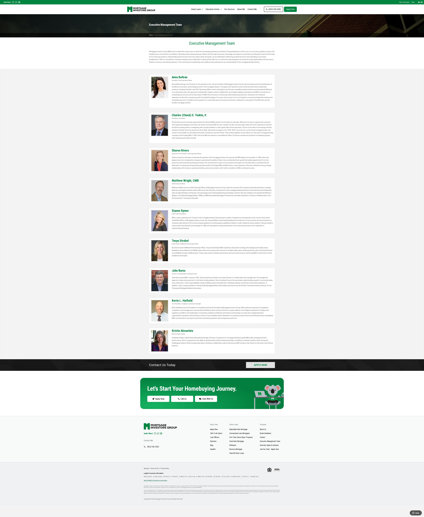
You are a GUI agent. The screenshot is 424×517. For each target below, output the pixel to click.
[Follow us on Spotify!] (19, 2)
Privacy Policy (165, 468)
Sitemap (146, 468)
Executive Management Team (270, 441)
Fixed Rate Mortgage (236, 441)
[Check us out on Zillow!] (16, 2)
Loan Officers (214, 437)
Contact (262, 437)
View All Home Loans (236, 453)
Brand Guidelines (265, 433)
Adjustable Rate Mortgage (238, 429)
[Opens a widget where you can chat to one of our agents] (416, 513)
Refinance (232, 445)
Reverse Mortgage (235, 449)
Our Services (229, 9)
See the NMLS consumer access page (155, 480)
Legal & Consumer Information (153, 473)
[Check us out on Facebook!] (13, 2)
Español (212, 449)
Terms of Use (155, 468)
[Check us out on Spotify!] (161, 433)
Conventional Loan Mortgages (239, 433)
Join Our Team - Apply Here (269, 449)
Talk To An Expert (404, 2)
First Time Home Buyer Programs (241, 437)
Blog (413, 2)
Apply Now (290, 9)
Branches (213, 441)
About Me (241, 9)
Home (151, 35)
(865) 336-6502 (153, 447)
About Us (263, 429)
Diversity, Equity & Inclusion (269, 445)
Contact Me (252, 9)
